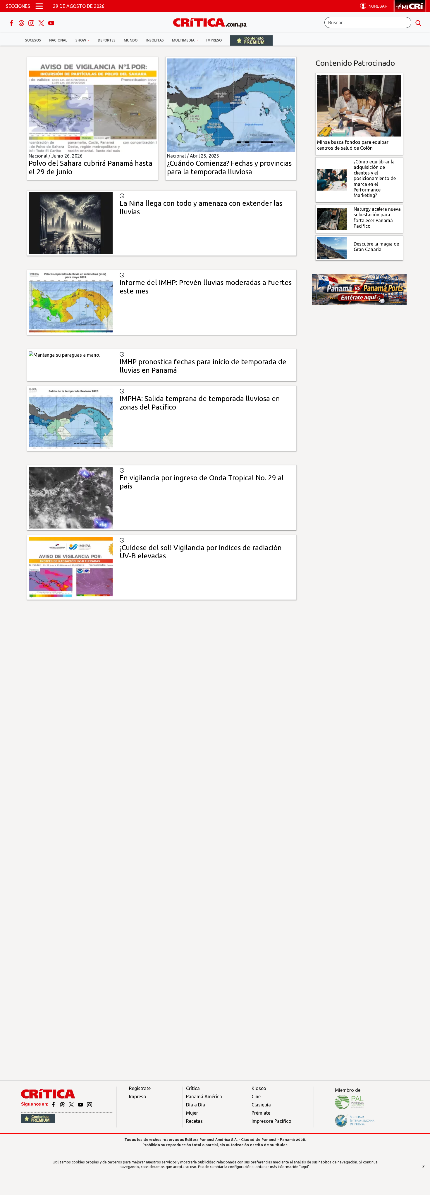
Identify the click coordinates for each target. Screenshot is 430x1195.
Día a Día (195, 1104)
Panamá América (204, 1096)
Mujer (192, 1112)
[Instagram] (32, 22)
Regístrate (140, 1088)
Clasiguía (261, 1104)
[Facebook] (12, 22)
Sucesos (33, 40)
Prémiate (261, 1112)
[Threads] (22, 22)
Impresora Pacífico (271, 1121)
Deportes (107, 40)
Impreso (214, 40)
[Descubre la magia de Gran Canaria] (332, 247)
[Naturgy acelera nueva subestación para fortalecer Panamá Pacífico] (332, 218)
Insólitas (155, 40)
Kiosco (259, 1088)
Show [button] (81, 40)
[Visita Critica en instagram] (89, 1104)
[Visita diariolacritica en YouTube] (81, 1104)
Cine (256, 1096)
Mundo (130, 40)
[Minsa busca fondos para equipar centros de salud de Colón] (359, 105)
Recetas (194, 1121)
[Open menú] (39, 6)
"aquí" (304, 1167)
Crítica (193, 1088)
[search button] (418, 22)
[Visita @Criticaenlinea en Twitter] (63, 1104)
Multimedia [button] (183, 40)
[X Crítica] (42, 22)
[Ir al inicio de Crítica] (212, 22)
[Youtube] (51, 22)
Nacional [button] (58, 40)
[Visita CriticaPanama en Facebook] (54, 1104)
